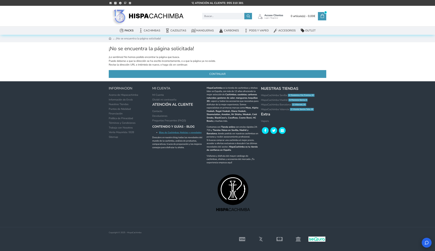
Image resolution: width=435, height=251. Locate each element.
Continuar (217, 74)
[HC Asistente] (427, 243)
